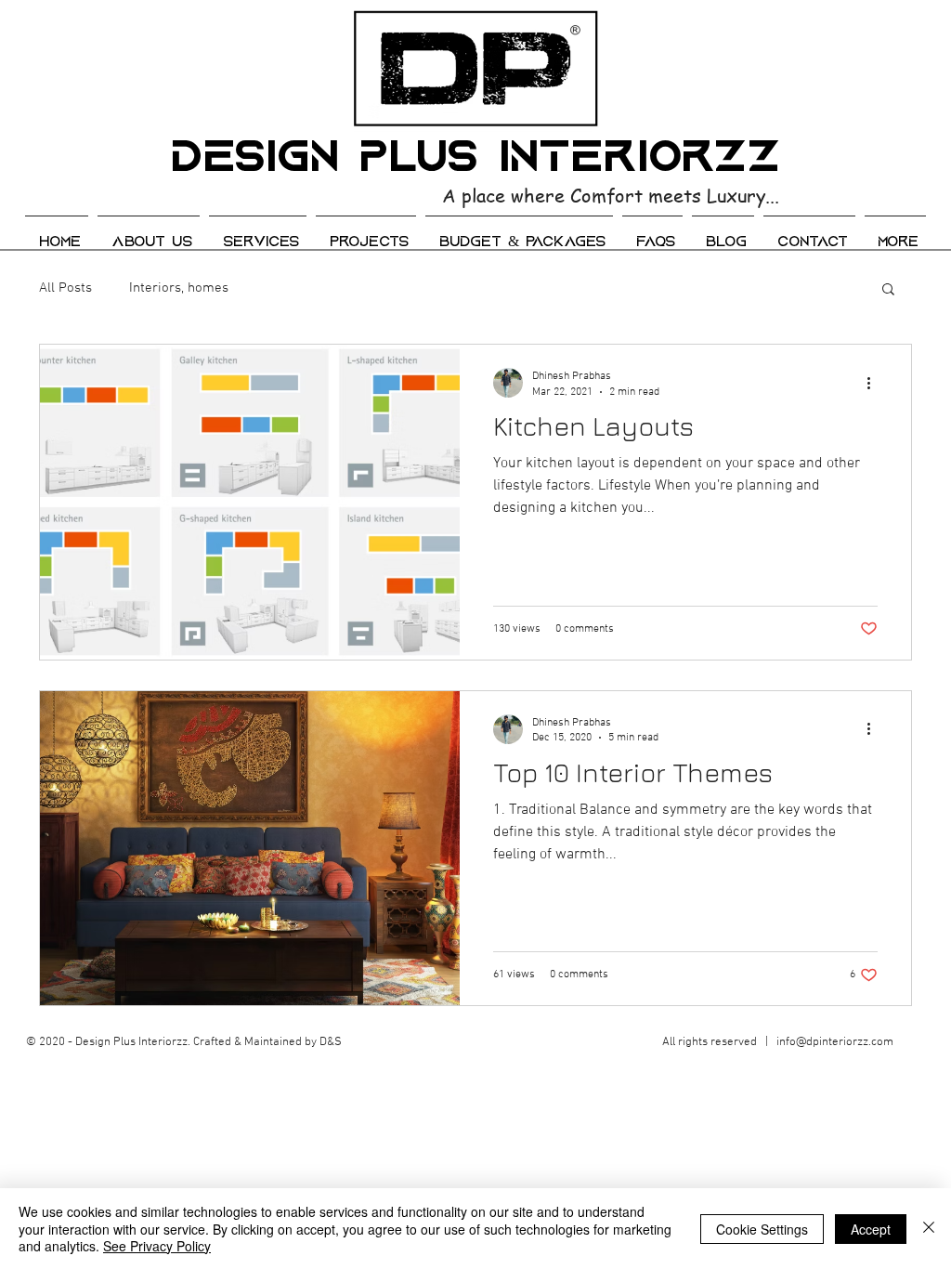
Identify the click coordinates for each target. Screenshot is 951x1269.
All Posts (65, 288)
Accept (871, 1229)
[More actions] (875, 383)
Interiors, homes (178, 288)
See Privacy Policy (157, 1245)
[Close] (929, 1228)
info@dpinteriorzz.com (834, 1042)
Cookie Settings (762, 1229)
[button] (888, 290)
